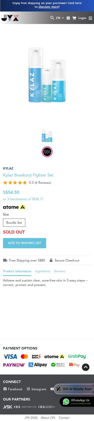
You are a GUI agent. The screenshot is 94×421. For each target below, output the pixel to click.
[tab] (17, 272)
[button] (47, 182)
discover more (49, 6)
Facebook (15, 389)
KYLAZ (8, 168)
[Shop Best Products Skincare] (10, 17)
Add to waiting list (24, 243)
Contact (64, 418)
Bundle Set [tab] (14, 222)
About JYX (48, 418)
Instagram (39, 389)
